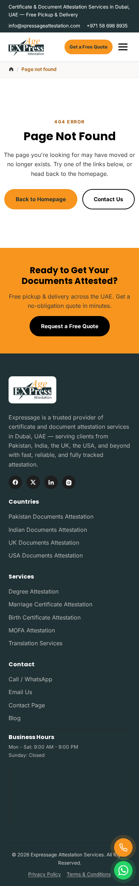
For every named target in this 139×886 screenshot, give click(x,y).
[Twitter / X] (33, 482)
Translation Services (35, 643)
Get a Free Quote (89, 47)
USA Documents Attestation (46, 555)
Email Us (20, 692)
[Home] (11, 69)
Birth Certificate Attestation (45, 617)
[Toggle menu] (122, 47)
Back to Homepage (41, 199)
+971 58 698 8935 (107, 26)
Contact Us (108, 199)
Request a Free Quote (69, 326)
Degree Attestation (33, 591)
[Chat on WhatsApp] (123, 870)
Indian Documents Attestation (48, 529)
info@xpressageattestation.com (44, 26)
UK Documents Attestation (44, 542)
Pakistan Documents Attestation (51, 516)
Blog (15, 718)
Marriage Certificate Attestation (50, 604)
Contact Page (27, 705)
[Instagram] (69, 482)
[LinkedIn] (51, 482)
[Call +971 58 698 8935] (123, 847)
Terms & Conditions (89, 874)
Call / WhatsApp (30, 679)
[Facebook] (15, 482)
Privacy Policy (44, 874)
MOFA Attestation (32, 630)
